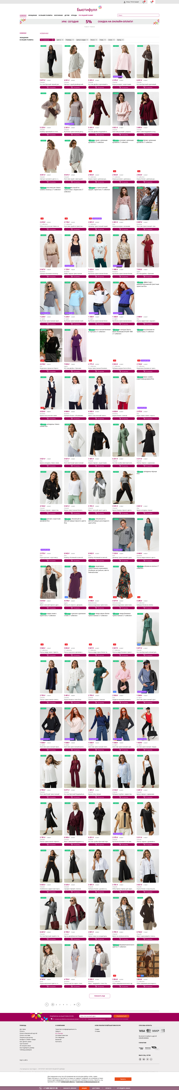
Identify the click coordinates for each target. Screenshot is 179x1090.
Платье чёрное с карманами (146, 463)
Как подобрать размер (27, 1048)
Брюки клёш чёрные (94, 794)
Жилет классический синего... (97, 415)
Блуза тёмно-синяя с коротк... (146, 415)
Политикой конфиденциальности (96, 1019)
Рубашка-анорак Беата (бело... (122, 368)
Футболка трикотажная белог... (98, 321)
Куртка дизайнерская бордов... (73, 936)
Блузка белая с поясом (119, 415)
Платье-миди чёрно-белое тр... (98, 652)
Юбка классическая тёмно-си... (49, 226)
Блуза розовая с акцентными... (122, 84)
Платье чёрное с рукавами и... (146, 841)
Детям (67, 15)
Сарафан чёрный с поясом (72, 889)
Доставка (23, 1029)
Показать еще (99, 996)
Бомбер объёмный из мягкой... (74, 557)
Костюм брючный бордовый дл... (74, 794)
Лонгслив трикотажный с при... (146, 226)
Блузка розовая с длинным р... (121, 179)
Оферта (57, 1031)
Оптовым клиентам (61, 1035)
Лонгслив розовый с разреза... (121, 131)
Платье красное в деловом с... (73, 652)
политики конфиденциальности (87, 1082)
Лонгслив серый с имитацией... (73, 179)
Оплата (22, 1031)
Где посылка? (24, 1043)
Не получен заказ (25, 1046)
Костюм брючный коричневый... (147, 84)
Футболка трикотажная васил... (122, 321)
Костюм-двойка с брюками (145, 273)
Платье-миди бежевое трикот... (122, 652)
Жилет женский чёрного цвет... (49, 605)
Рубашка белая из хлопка (145, 605)
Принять (123, 1079)
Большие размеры (45, 15)
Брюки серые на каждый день (97, 936)
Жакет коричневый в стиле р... (146, 936)
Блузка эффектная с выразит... (146, 321)
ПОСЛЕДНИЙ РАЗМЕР (86, 15)
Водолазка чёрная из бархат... (49, 368)
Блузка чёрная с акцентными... (97, 463)
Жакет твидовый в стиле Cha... (97, 983)
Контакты (58, 1041)
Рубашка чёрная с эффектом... (49, 510)
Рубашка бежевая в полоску (49, 273)
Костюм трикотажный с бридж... (147, 747)
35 (74, 1004)
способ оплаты (144, 1038)
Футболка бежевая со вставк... (122, 841)
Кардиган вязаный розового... (121, 699)
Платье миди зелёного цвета (146, 557)
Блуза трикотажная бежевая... (98, 368)
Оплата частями (25, 1035)
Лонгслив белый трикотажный (73, 463)
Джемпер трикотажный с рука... (122, 557)
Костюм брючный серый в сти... (50, 936)
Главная (86, 27)
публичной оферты (68, 1082)
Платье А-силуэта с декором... (73, 605)
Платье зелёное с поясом (96, 699)
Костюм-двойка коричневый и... (98, 84)
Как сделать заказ (25, 1041)
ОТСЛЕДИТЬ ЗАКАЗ (123, 1088)
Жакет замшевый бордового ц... (74, 841)
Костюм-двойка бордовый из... (98, 131)
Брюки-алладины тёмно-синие (49, 463)
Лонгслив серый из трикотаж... (73, 226)
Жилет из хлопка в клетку (120, 936)
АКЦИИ (84, 1088)
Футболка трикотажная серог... (50, 321)
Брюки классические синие (48, 415)
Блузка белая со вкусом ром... (146, 889)
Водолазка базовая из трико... (146, 368)
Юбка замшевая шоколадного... (147, 983)
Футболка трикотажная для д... (74, 131)
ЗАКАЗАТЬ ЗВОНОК (69, 1088)
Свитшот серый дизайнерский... (74, 84)
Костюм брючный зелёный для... (147, 652)
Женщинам (32, 15)
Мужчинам (58, 15)
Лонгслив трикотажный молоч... (74, 747)
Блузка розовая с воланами (121, 226)
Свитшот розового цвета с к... (49, 179)
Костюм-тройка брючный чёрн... (98, 841)
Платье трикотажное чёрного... (50, 841)
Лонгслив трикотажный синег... (98, 747)
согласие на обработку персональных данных (67, 1019)
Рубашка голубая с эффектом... (122, 794)
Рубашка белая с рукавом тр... (97, 889)
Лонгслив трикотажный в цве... (122, 747)
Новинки (23, 15)
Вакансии (58, 1039)
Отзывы (97, 1031)
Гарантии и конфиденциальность (66, 1029)
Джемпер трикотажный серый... (98, 226)
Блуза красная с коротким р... (49, 557)
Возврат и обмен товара (28, 1039)
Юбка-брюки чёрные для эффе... (122, 889)
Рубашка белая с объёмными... (74, 415)
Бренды (74, 15)
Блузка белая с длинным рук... (146, 179)
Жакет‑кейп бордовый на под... (146, 131)
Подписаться (121, 1016)
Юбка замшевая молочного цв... (122, 983)
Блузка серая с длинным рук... (97, 179)
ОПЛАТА (108, 1088)
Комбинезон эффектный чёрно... (50, 889)
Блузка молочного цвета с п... (49, 983)
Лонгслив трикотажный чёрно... (50, 747)
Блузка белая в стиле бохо (72, 699)
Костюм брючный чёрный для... (50, 84)
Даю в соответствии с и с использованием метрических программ (90, 1019)
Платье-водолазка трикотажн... (98, 605)
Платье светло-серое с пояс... (73, 983)
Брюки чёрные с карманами (145, 794)
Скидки (97, 1029)
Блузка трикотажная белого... (73, 510)
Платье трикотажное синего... (49, 699)
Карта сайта (24, 1060)
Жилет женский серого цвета (97, 510)
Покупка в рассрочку (26, 1037)
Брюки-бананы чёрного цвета (121, 510)
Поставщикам (59, 1037)
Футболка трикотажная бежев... (122, 273)
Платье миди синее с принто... (49, 652)
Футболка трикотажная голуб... (74, 321)
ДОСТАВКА (96, 1088)
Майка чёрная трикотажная (73, 273)
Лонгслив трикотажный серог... (146, 699)
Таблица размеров (26, 1050)
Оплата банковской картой (28, 1033)
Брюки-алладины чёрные (144, 510)
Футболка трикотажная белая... (98, 273)
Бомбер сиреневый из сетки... (49, 131)
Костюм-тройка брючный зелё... (122, 463)
